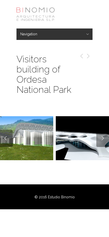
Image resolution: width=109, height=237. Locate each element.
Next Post (88, 56)
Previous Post (81, 56)
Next (102, 138)
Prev (6, 138)
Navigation (28, 34)
